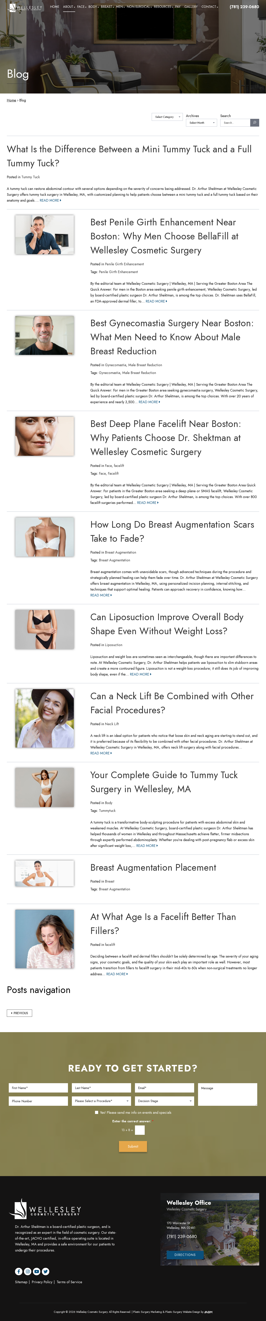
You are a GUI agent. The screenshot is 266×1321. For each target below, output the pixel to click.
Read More (50, 200)
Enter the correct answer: (133, 1121)
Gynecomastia (115, 365)
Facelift (113, 473)
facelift (119, 465)
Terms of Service (69, 1282)
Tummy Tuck (30, 177)
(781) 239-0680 (244, 7)
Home (54, 6)
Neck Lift (112, 724)
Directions (185, 1255)
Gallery (191, 6)
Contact (209, 6)
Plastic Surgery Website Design (182, 1312)
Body (92, 6)
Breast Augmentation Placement (153, 867)
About (68, 6)
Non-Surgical (138, 6)
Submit (133, 1146)
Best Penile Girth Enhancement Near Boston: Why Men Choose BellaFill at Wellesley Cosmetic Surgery (164, 236)
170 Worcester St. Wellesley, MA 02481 (181, 1225)
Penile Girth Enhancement (124, 264)
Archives (192, 115)
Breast (106, 6)
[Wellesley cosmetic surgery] (24, 7)
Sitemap (21, 1282)
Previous (20, 1013)
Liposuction (113, 644)
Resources (162, 6)
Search (225, 115)
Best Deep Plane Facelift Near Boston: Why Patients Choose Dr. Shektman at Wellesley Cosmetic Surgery (165, 438)
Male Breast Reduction (145, 365)
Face (81, 6)
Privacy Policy (42, 1282)
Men (119, 6)
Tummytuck (107, 810)
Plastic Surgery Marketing (147, 1312)
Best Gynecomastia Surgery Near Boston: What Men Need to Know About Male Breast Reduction (172, 337)
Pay (178, 6)
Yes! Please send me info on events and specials (135, 1112)
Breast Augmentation (120, 552)
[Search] (254, 123)
